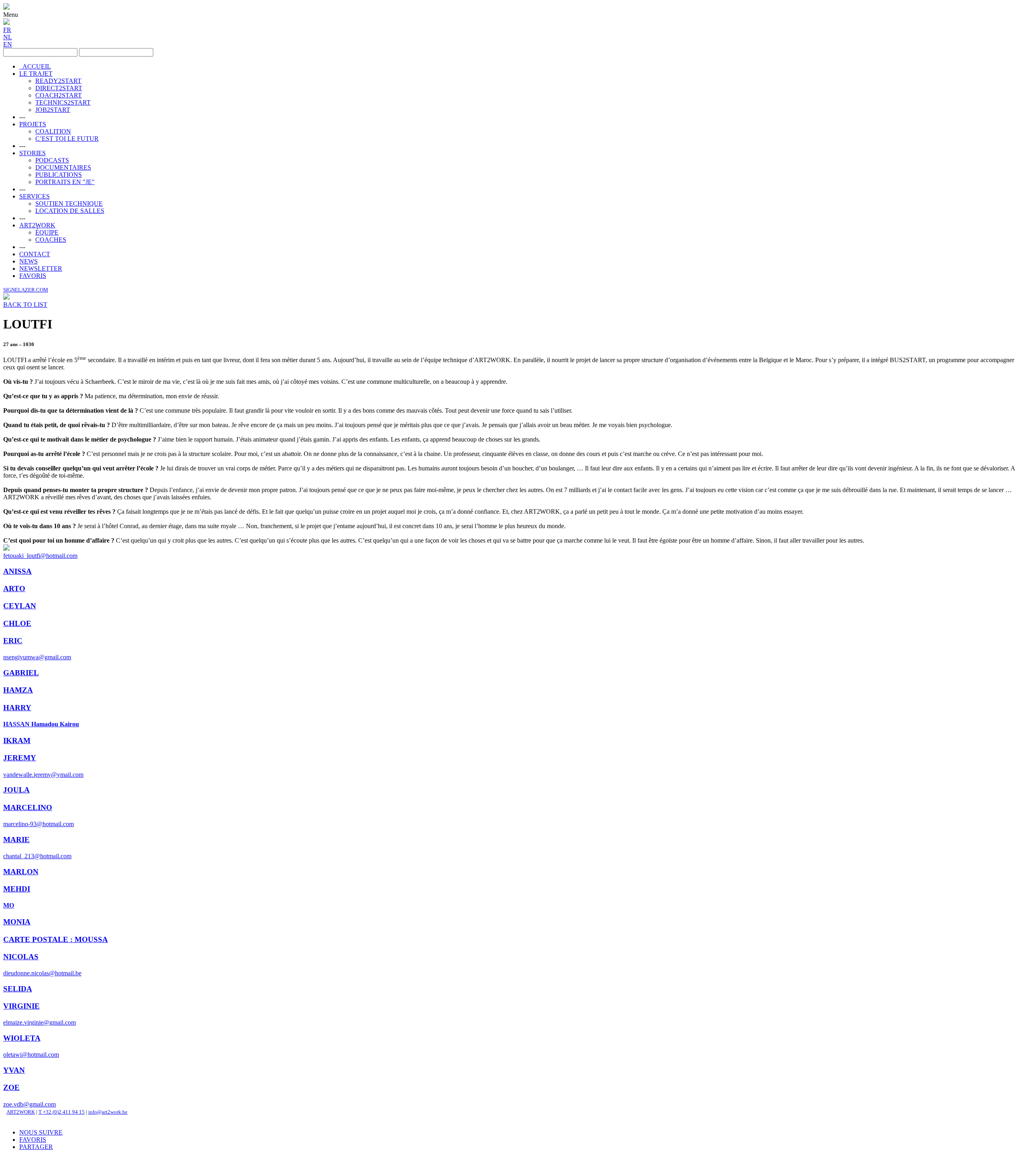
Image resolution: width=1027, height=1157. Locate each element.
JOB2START (52, 109)
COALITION (53, 131)
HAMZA (18, 690)
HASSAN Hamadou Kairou (41, 724)
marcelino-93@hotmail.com (38, 824)
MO (8, 905)
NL (7, 37)
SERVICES (34, 196)
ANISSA (17, 571)
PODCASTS (52, 160)
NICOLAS (21, 956)
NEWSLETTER (40, 268)
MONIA (16, 922)
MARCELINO (27, 807)
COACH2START (58, 95)
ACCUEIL (35, 66)
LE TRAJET (36, 73)
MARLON (21, 871)
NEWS (28, 261)
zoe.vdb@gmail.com (29, 1104)
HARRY (17, 707)
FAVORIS (32, 275)
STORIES (32, 153)
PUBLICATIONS (58, 174)
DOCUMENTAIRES (63, 167)
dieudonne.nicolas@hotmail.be (42, 973)
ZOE (11, 1087)
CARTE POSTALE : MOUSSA (55, 939)
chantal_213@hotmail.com (37, 856)
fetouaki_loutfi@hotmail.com (40, 555)
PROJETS (32, 124)
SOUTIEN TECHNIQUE (69, 203)
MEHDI (16, 889)
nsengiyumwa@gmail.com (37, 657)
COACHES (50, 239)
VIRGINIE (21, 1006)
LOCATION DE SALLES (69, 210)
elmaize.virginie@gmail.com (39, 1022)
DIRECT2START (58, 88)
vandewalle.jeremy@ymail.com (43, 774)
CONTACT (34, 254)
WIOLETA (22, 1038)
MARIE (16, 839)
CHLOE (17, 623)
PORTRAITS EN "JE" (65, 181)
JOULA (16, 790)
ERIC (12, 640)
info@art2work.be (108, 1112)
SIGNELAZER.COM (25, 290)
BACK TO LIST (25, 304)
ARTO (14, 588)
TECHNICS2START (63, 102)
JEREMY (19, 758)
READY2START (58, 80)
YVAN (14, 1070)
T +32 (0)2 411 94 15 (62, 1112)
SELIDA (17, 989)
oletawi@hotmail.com (31, 1054)
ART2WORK (37, 225)
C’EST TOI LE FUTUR (67, 138)
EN (7, 44)
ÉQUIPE (47, 232)
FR (7, 29)
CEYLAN (19, 606)
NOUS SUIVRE (41, 1132)
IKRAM (16, 740)
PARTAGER (36, 1146)
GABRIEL (21, 673)
